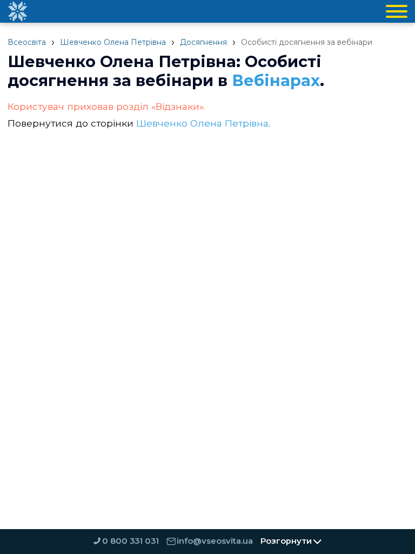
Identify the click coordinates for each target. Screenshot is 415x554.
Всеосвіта (27, 42)
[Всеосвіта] (17, 11)
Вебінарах (276, 80)
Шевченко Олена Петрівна (113, 42)
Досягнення (203, 42)
